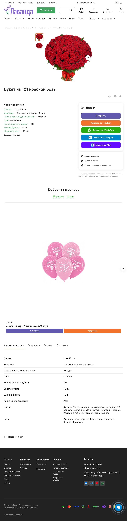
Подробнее (92, 331)
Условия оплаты (60, 464)
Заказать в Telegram (103, 137)
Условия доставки (61, 468)
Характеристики (14, 345)
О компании (25, 464)
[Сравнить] (115, 96)
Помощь (57, 459)
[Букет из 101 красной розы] (68, 57)
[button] (87, 57)
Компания (25, 459)
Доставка (62, 345)
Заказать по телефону (100, 123)
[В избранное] (109, 96)
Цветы (7, 18)
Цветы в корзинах (35, 18)
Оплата (48, 345)
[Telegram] (91, 483)
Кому (71, 18)
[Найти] (70, 10)
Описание (34, 345)
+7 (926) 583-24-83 (86, 3)
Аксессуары (107, 18)
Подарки (93, 18)
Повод (81, 18)
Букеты (18, 18)
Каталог (8, 459)
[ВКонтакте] (86, 483)
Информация (42, 459)
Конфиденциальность (13, 514)
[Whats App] (102, 483)
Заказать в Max (103, 145)
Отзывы (23, 468)
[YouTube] (97, 483)
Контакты (40, 469)
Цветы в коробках (56, 18)
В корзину (101, 115)
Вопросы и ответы (58, 478)
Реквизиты (41, 464)
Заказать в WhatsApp (103, 130)
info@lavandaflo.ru (92, 468)
